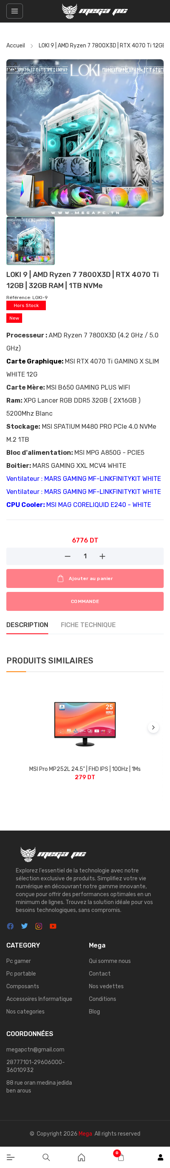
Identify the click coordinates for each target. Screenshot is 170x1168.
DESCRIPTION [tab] (27, 625)
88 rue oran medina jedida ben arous (39, 1086)
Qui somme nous (110, 961)
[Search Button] (46, 1157)
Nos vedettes (106, 986)
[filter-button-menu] (14, 11)
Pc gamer (18, 961)
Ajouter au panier (91, 578)
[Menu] (10, 1157)
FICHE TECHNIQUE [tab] (88, 625)
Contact (100, 973)
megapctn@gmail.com (35, 1049)
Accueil (15, 45)
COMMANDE (85, 601)
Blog (94, 1011)
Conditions (102, 999)
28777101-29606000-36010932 (35, 1066)
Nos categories (25, 1011)
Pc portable (21, 973)
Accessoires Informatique (39, 999)
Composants (22, 986)
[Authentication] (160, 1157)
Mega (85, 1133)
